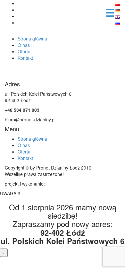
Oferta (24, 51)
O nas (24, 45)
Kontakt (25, 58)
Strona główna (32, 38)
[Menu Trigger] (110, 12)
